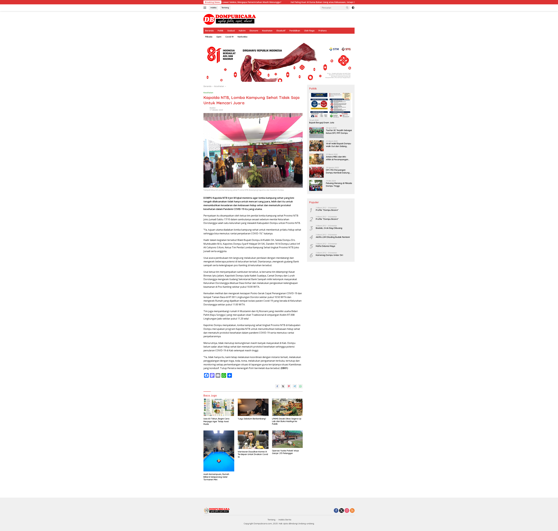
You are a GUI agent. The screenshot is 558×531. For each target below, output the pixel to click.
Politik (220, 30)
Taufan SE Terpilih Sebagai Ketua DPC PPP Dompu (339, 131)
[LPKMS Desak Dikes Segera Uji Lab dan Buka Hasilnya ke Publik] (287, 407)
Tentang (225, 7)
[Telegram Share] (295, 386)
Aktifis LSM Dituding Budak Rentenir (333, 237)
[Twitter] (341, 510)
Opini (218, 36)
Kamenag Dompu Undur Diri (329, 255)
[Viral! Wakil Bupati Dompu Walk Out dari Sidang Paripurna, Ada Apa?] (316, 145)
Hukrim (242, 30)
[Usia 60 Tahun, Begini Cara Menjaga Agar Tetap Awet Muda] (218, 407)
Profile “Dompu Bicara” (327, 210)
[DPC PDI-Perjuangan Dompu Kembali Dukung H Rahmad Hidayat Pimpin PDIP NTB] (316, 172)
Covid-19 (229, 36)
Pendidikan (294, 30)
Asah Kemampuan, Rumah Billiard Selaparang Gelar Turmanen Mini (216, 477)
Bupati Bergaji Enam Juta (321, 122)
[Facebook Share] (277, 386)
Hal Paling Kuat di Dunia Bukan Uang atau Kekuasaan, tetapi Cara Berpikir (290, 2)
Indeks (214, 7)
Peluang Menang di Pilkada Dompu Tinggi (339, 184)
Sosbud (231, 30)
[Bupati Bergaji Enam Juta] (330, 105)
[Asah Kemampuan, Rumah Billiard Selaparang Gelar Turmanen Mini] (218, 450)
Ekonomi (254, 30)
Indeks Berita (285, 519)
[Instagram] (347, 510)
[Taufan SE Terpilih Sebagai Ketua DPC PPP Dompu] (316, 132)
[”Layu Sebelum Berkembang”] (253, 407)
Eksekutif (281, 30)
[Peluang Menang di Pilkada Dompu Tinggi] (315, 185)
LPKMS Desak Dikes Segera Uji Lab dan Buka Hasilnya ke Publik (286, 421)
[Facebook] (336, 510)
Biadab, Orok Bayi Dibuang (329, 228)
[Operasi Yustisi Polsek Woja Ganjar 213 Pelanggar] (287, 439)
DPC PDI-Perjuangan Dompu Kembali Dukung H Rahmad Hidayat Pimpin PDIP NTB (338, 171)
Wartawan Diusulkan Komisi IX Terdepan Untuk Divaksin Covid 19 (253, 454)
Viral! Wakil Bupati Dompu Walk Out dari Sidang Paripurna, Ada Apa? (338, 145)
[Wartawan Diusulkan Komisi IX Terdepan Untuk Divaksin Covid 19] (253, 439)
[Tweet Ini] (283, 386)
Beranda (209, 30)
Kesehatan (267, 30)
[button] (347, 7)
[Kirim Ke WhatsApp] (300, 386)
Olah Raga (309, 30)
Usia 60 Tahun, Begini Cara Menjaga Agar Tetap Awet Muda (216, 421)
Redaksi (212, 108)
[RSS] (352, 510)
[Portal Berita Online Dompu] (229, 19)
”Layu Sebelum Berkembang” (252, 418)
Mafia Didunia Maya (325, 246)
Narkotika (242, 36)
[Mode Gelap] (353, 7)
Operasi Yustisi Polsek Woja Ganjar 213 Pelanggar (285, 452)
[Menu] (205, 7)
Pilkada (208, 36)
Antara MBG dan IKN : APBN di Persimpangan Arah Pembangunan (337, 158)
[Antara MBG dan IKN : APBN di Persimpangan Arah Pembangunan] (316, 159)
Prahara (323, 30)
